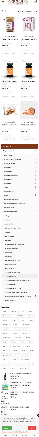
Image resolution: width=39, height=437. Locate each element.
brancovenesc (7, 316)
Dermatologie (9, 236)
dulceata (24, 333)
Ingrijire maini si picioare (11, 175)
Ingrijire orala (8, 179)
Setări (15, 432)
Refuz (32, 428)
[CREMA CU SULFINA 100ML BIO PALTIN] (29, 102)
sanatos (5, 359)
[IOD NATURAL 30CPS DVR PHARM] (29, 59)
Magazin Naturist (8, 151)
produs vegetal (7, 355)
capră (13, 320)
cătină (5, 333)
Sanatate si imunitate (10, 211)
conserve (6, 329)
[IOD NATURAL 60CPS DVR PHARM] (10, 59)
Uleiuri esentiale (10, 300)
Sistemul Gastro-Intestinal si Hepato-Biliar (18, 280)
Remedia (12, 122)
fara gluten (6, 337)
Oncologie (8, 256)
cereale (15, 324)
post (31, 350)
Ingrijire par (7, 183)
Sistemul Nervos (10, 284)
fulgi (4, 342)
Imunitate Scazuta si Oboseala (14, 244)
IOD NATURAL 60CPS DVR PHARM (12, 82)
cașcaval (32, 320)
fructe (28, 337)
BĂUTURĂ (20, 316)
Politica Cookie (22, 432)
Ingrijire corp (8, 167)
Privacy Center (7, 432)
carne (22, 320)
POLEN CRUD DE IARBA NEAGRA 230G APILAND (17, 39)
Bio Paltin (31, 122)
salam (26, 355)
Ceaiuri (7, 232)
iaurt (30, 342)
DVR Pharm (12, 79)
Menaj (6, 195)
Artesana (13, 311)
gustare (13, 342)
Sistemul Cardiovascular (12, 272)
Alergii (7, 216)
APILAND (12, 36)
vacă (4, 368)
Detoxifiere (8, 240)
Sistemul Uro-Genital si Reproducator (16, 292)
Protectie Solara (9, 207)
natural (5, 350)
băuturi (30, 316)
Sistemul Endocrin (10, 276)
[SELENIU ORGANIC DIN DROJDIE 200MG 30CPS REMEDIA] (10, 102)
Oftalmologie (9, 252)
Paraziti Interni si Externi (12, 260)
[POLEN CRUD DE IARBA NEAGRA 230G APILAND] (10, 16)
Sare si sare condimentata (21, 359)
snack (24, 364)
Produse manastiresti (11, 199)
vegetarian (23, 368)
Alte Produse (8, 155)
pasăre (15, 350)
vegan (13, 368)
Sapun (6, 187)
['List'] (5, 11)
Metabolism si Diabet (11, 248)
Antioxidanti (9, 224)
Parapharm (31, 36)
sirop (4, 364)
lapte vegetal (16, 346)
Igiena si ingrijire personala (12, 159)
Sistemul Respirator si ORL (13, 288)
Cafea (5, 320)
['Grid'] (2, 11)
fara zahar (18, 337)
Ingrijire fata (8, 171)
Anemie (7, 220)
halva (22, 342)
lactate (5, 346)
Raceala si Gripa (10, 268)
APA (4, 311)
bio (23, 311)
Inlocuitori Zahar (9, 191)
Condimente (25, 324)
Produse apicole (10, 264)
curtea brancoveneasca (21, 329)
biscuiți (31, 311)
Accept (6, 428)
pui (18, 355)
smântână (15, 364)
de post (14, 333)
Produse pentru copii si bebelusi (14, 203)
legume (27, 346)
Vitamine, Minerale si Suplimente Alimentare (18, 296)
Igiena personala (9, 163)
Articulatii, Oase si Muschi (13, 228)
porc (23, 350)
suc (33, 364)
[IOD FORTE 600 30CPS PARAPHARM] (29, 16)
